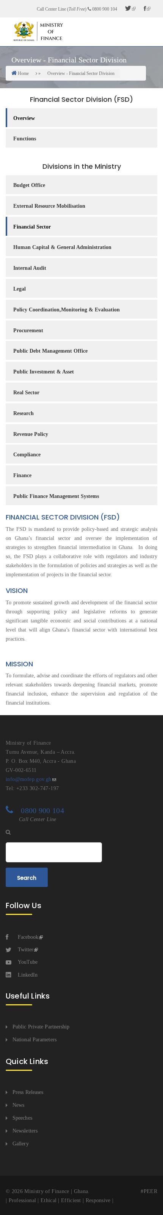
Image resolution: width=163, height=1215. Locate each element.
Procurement (28, 330)
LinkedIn (28, 975)
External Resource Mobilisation (49, 206)
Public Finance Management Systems (56, 496)
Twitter (25, 949)
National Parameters (34, 1039)
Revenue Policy (30, 434)
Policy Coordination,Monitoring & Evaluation (66, 310)
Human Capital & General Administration (62, 247)
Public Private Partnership (41, 1027)
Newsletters (25, 1131)
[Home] (38, 31)
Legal (19, 289)
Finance (22, 475)
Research (23, 413)
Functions (24, 139)
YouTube (28, 962)
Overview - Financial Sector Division (80, 73)
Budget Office (29, 185)
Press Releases (28, 1092)
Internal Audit (29, 268)
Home (23, 73)
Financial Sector (32, 227)
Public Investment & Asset (43, 372)
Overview (24, 118)
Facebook (28, 937)
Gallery (21, 1144)
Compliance (27, 454)
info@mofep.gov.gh (29, 779)
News (18, 1105)
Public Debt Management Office (50, 351)
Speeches (22, 1118)
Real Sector (26, 392)
